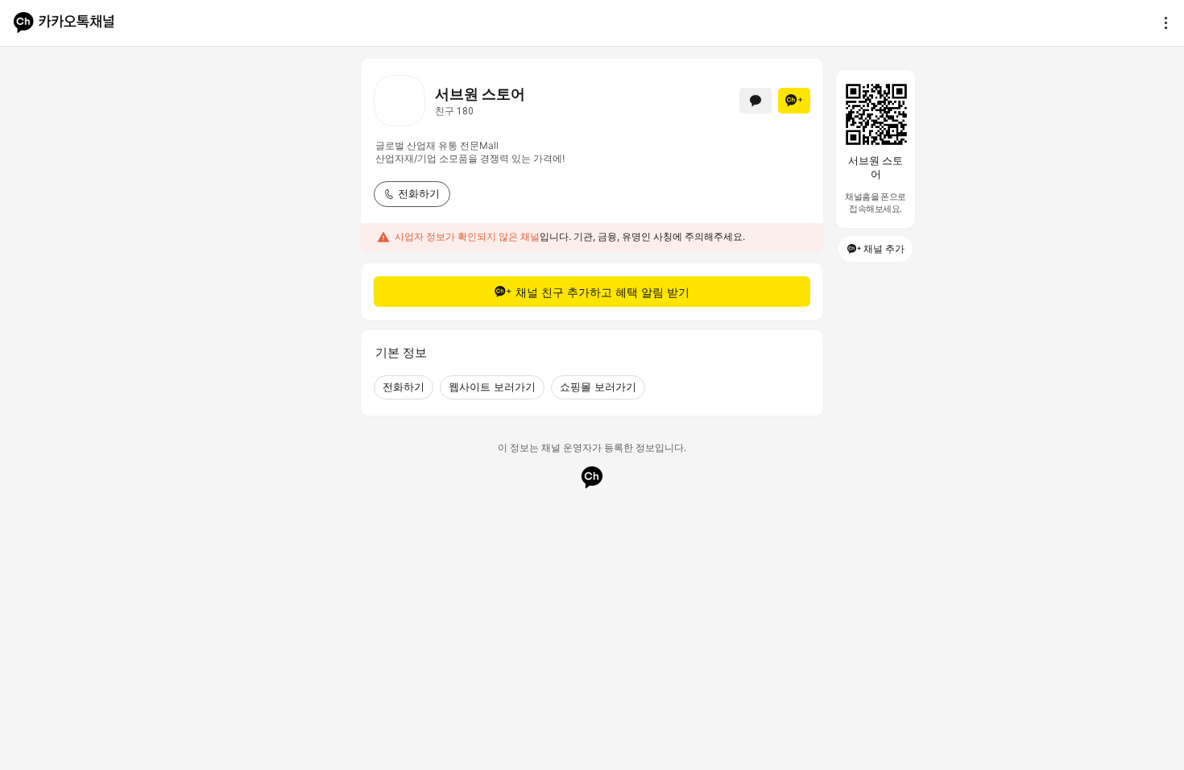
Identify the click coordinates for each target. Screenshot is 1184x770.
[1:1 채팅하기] (755, 101)
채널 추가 (884, 248)
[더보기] (1161, 22)
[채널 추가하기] (794, 101)
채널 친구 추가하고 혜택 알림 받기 (602, 292)
